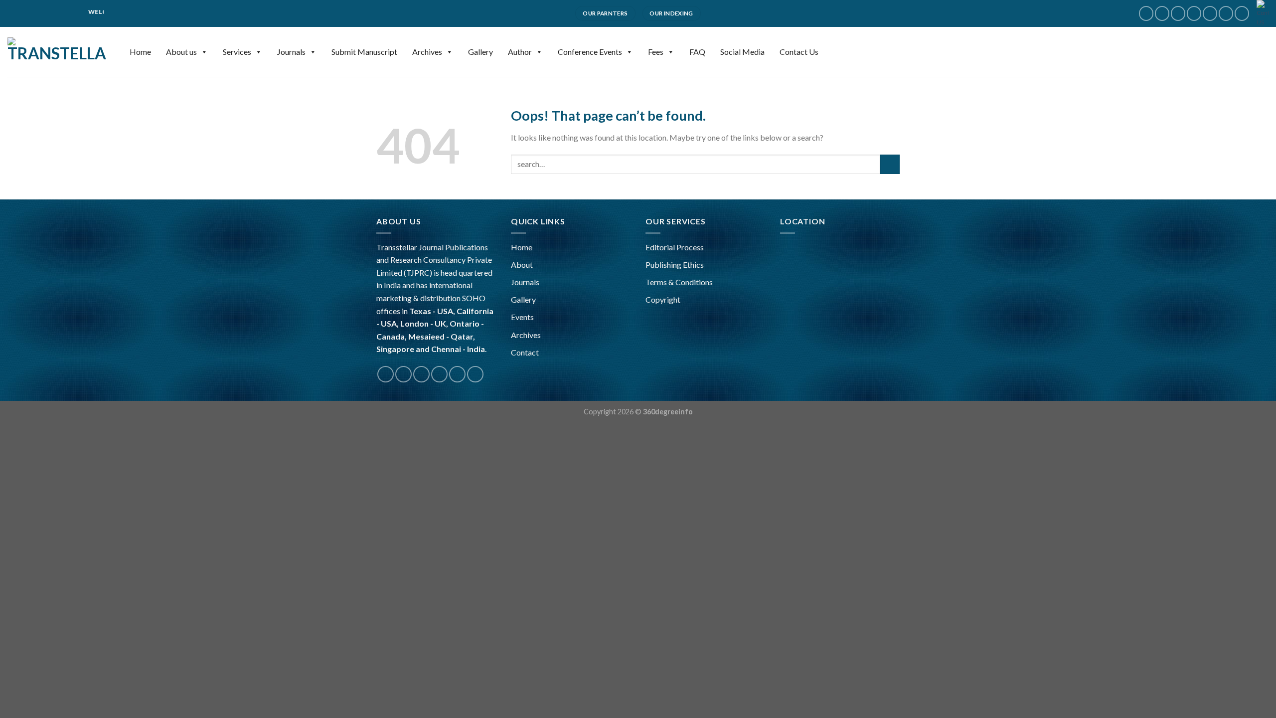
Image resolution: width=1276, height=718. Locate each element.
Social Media (742, 51)
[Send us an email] (1194, 13)
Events (522, 317)
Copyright (662, 299)
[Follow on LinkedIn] (1242, 13)
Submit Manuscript (364, 51)
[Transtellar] (57, 52)
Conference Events (590, 51)
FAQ (697, 51)
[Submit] (890, 164)
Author (520, 51)
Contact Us (799, 51)
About (522, 264)
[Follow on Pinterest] (1226, 13)
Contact (525, 352)
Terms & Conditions (679, 282)
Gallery (480, 51)
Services (237, 51)
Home (140, 51)
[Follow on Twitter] (1178, 13)
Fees (655, 51)
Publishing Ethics (674, 264)
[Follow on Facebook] (1146, 13)
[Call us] (1210, 13)
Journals (291, 51)
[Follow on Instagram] (1162, 13)
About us (181, 51)
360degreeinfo (668, 411)
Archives (427, 51)
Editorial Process (674, 247)
